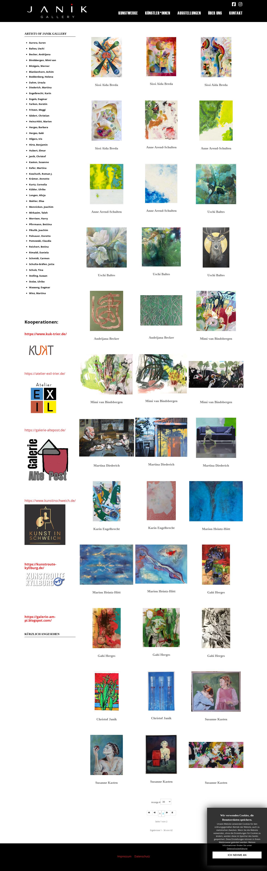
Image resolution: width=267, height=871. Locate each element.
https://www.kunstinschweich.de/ (50, 500)
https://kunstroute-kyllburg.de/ (40, 566)
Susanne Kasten (216, 719)
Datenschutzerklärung (237, 848)
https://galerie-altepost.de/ (45, 430)
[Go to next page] (167, 812)
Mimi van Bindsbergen (216, 338)
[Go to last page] (173, 812)
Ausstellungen (189, 12)
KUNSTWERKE (128, 12)
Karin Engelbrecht (106, 529)
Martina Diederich (107, 465)
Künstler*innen (157, 12)
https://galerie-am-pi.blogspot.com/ (40, 619)
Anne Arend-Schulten (161, 147)
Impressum (124, 856)
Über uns (215, 12)
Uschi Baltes (216, 212)
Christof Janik (106, 719)
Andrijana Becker (106, 338)
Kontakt (235, 12)
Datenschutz (142, 856)
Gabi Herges (216, 592)
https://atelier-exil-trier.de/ (45, 373)
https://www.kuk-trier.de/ (46, 334)
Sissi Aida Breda (106, 85)
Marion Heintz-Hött (216, 529)
